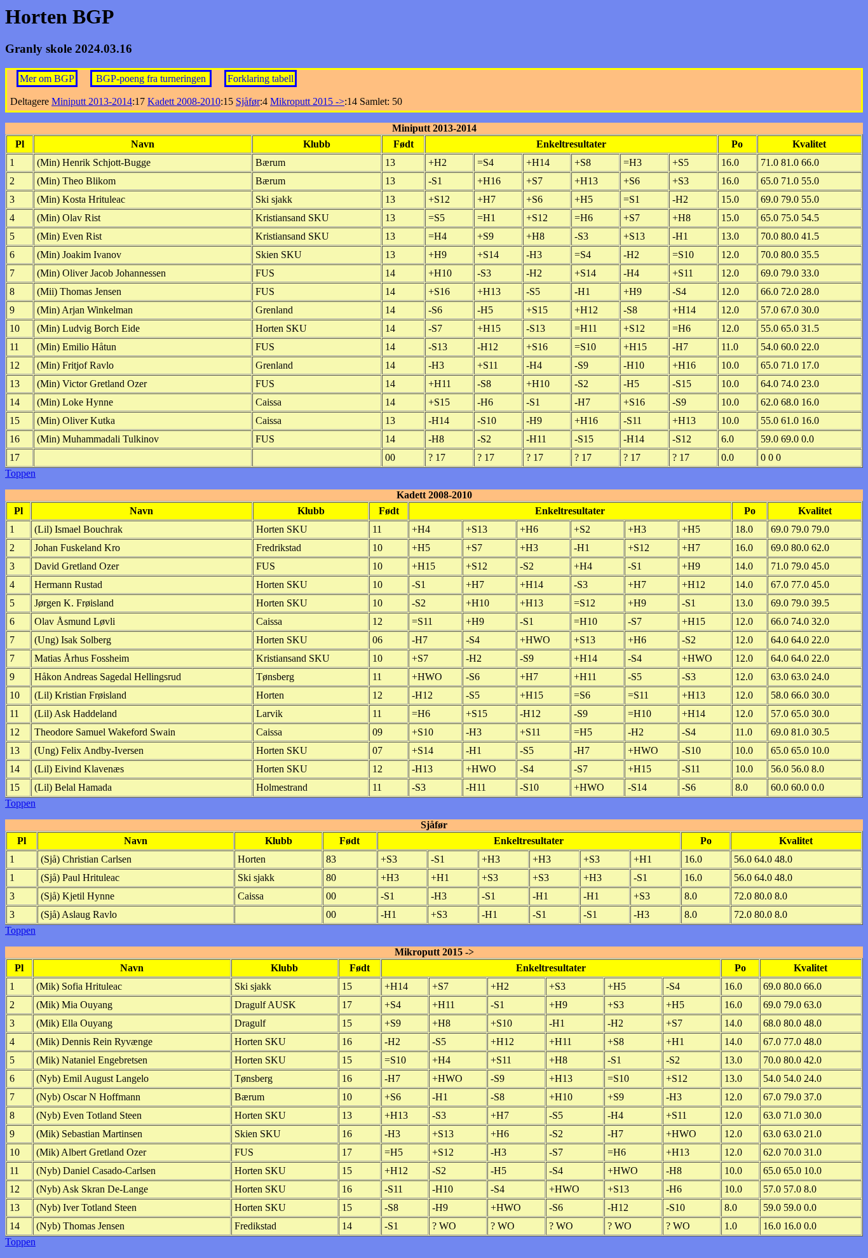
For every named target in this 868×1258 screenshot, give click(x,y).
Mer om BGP (47, 78)
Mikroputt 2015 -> (307, 101)
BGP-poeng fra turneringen (152, 78)
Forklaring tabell (260, 78)
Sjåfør (248, 101)
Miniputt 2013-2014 (91, 101)
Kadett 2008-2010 (183, 101)
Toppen (20, 473)
